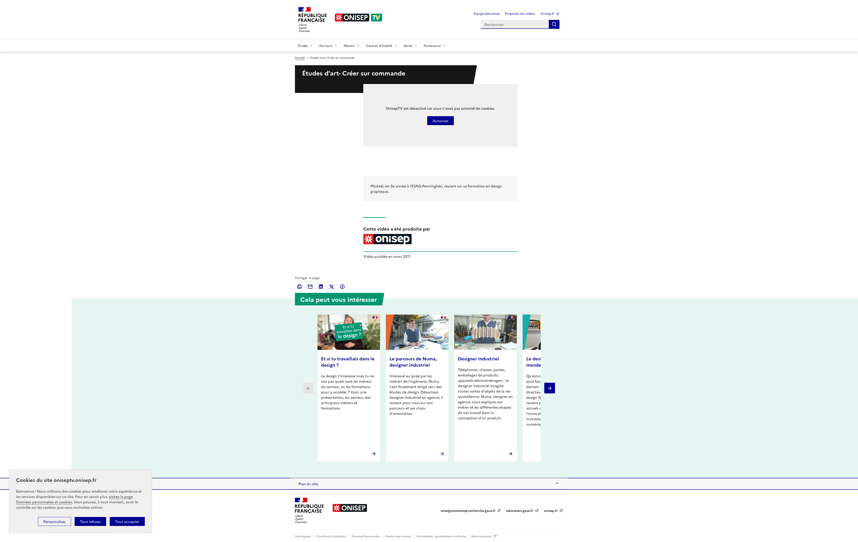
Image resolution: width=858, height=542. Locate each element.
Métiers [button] (349, 45)
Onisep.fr (547, 13)
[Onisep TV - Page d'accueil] (358, 17)
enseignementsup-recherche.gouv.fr (468, 510)
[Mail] (310, 286)
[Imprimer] (299, 286)
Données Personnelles (366, 536)
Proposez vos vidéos (520, 13)
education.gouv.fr (520, 510)
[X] (331, 286)
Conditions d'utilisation (331, 536)
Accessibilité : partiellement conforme (442, 536)
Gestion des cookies (398, 536)
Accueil (300, 57)
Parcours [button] (325, 45)
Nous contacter (481, 536)
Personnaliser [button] (54, 521)
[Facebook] (342, 286)
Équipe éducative (487, 13)
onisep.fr (551, 510)
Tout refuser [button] (90, 521)
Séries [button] (408, 45)
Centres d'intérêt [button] (379, 45)
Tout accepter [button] (127, 521)
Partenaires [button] (432, 45)
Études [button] (303, 45)
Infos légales (303, 536)
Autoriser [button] (440, 120)
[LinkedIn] (320, 286)
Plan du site (308, 483)
